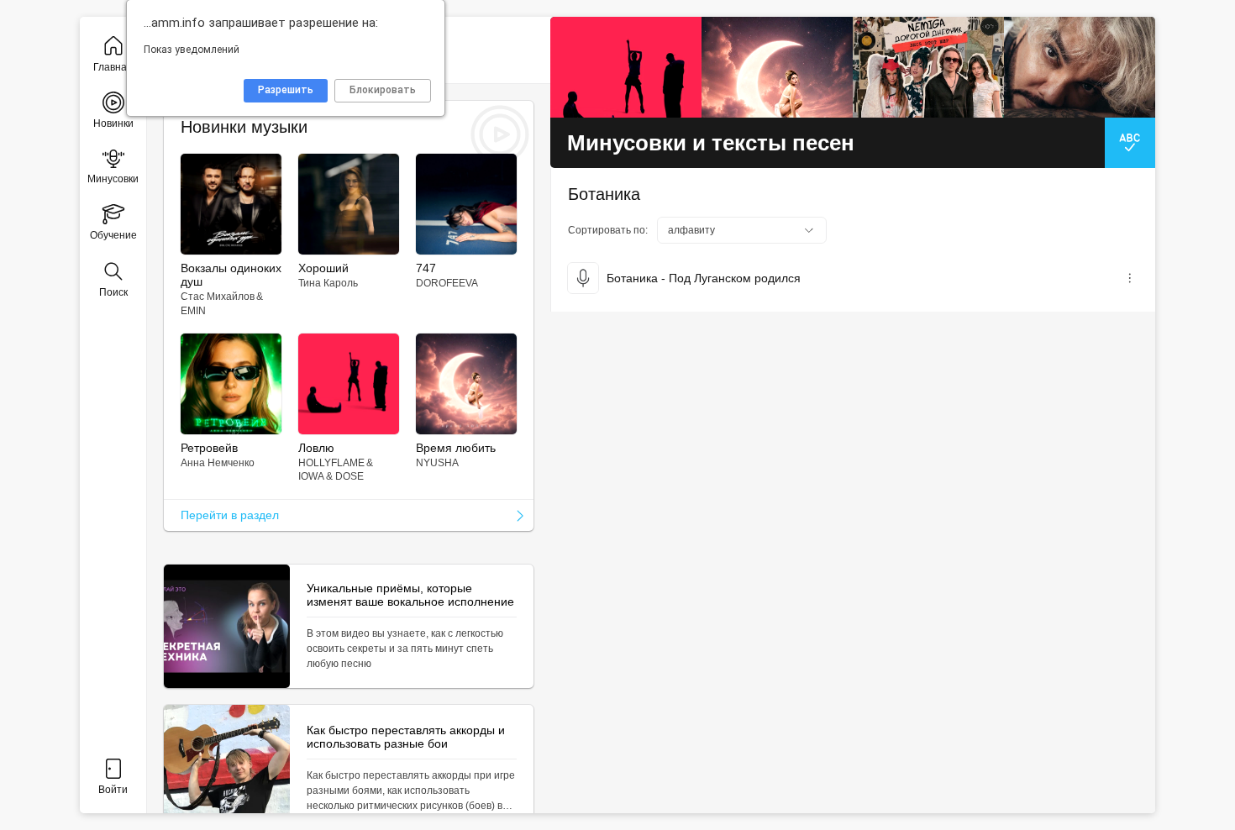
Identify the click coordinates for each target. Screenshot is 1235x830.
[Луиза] (1079, 67)
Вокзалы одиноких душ (231, 274)
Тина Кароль (328, 283)
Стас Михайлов (218, 296)
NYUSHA (437, 463)
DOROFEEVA (447, 283)
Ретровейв (209, 447)
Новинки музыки (244, 127)
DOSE (349, 476)
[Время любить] (777, 67)
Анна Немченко (218, 463)
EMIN (193, 311)
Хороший (323, 268)
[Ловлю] (626, 67)
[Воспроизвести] (583, 278)
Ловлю (316, 447)
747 (426, 268)
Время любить (456, 447)
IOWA (311, 476)
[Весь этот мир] (928, 67)
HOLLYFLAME (331, 463)
